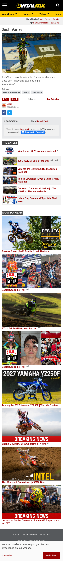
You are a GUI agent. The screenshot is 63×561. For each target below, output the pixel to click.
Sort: (33, 121)
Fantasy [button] (27, 14)
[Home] (31, 5)
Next (13, 99)
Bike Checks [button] (8, 14)
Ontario (26, 92)
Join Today (45, 19)
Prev (6, 99)
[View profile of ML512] (4, 105)
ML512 (9, 104)
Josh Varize (37, 92)
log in (27, 129)
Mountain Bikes (30, 534)
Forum (58, 14)
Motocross (45, 534)
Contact (16, 534)
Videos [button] (43, 14)
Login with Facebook (34, 132)
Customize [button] (7, 555)
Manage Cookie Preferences (31, 540)
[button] (31, 53)
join (22, 129)
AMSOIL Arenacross (11, 92)
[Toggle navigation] (5, 5)
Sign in (56, 19)
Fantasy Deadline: (46, 23)
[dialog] (31, 551)
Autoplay (55, 99)
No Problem (51, 555)
